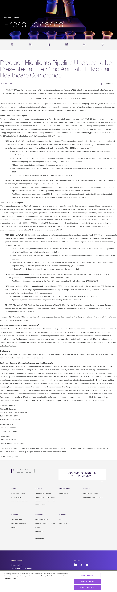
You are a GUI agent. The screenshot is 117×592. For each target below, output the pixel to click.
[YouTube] (87, 565)
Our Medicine (64, 488)
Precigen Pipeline (90, 493)
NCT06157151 (84, 197)
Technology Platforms (45, 501)
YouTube (12, 346)
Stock (37, 527)
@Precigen (112, 342)
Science (38, 488)
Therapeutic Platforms (45, 497)
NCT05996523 (84, 191)
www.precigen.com (86, 342)
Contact (62, 515)
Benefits (15, 527)
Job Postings (16, 519)
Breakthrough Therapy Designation (24, 148)
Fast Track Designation (79, 242)
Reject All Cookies (87, 581)
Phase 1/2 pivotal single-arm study (62, 151)
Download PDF (111, 84)
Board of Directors (19, 501)
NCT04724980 (18, 155)
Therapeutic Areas (43, 493)
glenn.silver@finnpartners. (10, 443)
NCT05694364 (90, 296)
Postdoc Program (18, 523)
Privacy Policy (11, 578)
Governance (40, 535)
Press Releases (41, 519)
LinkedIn (3, 346)
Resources (39, 538)
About (13, 488)
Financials (39, 531)
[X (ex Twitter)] (81, 565)
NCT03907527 (91, 281)
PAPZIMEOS (63, 493)
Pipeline (86, 488)
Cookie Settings (87, 575)
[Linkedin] (75, 565)
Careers (14, 515)
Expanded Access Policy (93, 497)
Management (16, 497)
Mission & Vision (18, 493)
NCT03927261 (85, 249)
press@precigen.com (8, 431)
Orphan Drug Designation (52, 148)
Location (63, 523)
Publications (40, 505)
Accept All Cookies (87, 587)
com (22, 443)
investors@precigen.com (10, 419)
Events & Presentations (106, 317)
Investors (39, 515)
